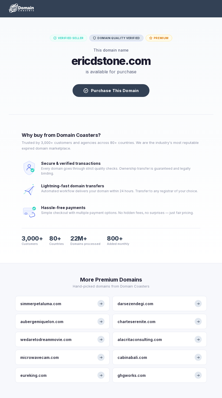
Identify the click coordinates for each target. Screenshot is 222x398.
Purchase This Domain (115, 90)
